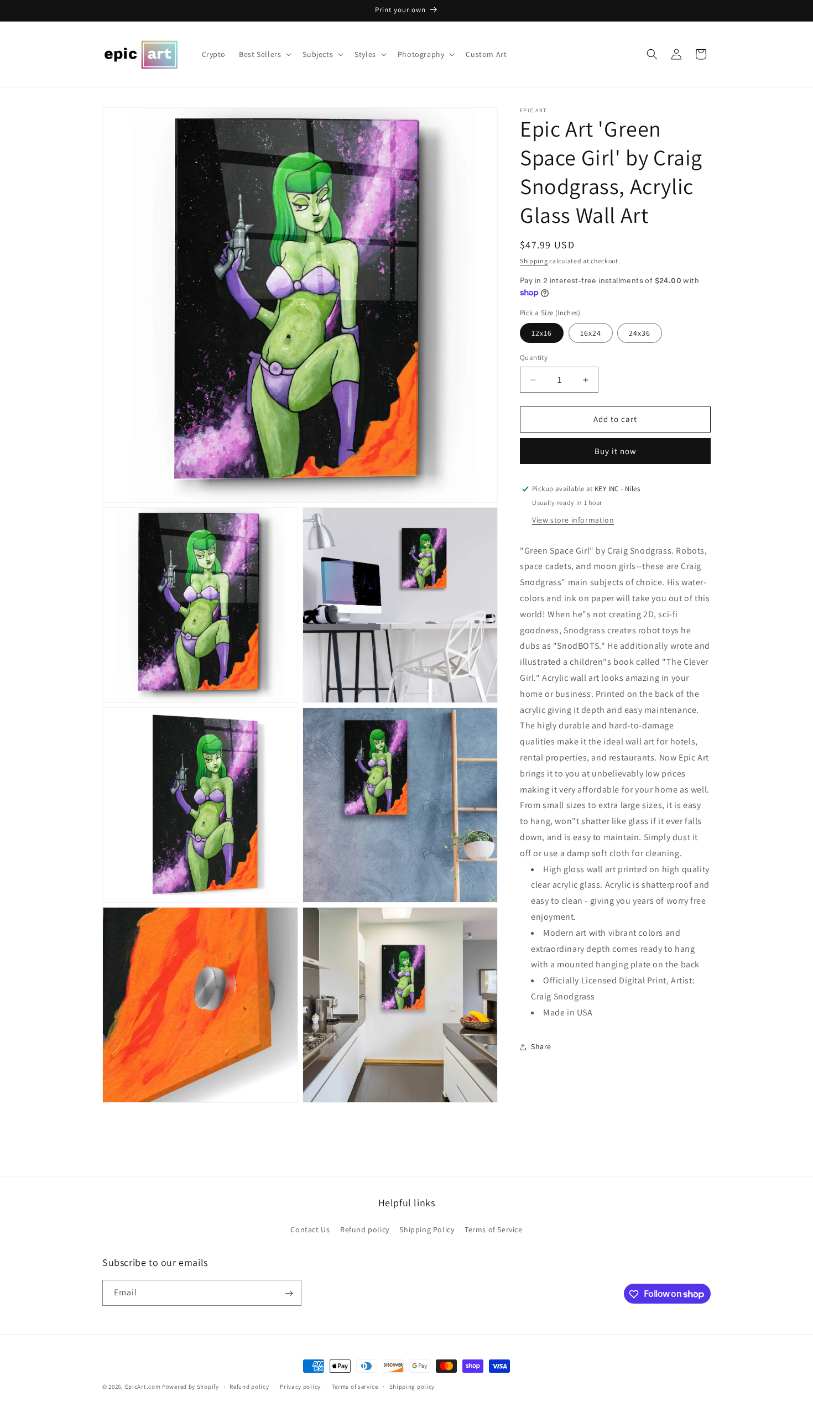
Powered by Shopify (190, 1386)
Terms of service (355, 1386)
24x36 (639, 333)
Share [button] (541, 1046)
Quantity (534, 358)
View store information (573, 520)
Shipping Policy (426, 1229)
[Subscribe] (289, 1293)
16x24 (590, 333)
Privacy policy (300, 1386)
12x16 (541, 333)
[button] (264, 54)
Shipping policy (412, 1386)
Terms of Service (494, 1229)
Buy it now (616, 451)
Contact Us (310, 1229)
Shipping (534, 261)
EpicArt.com (143, 1386)
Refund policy (364, 1229)
